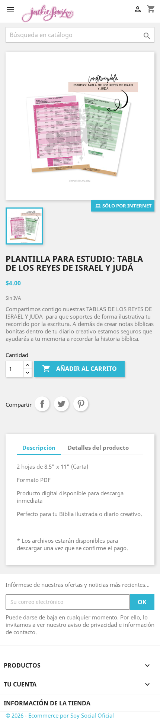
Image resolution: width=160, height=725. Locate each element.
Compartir (42, 403)
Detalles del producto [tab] (98, 447)
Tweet (61, 403)
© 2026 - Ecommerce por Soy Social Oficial (60, 715)
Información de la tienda (47, 703)
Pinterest (80, 403)
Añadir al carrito (79, 368)
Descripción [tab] (38, 447)
